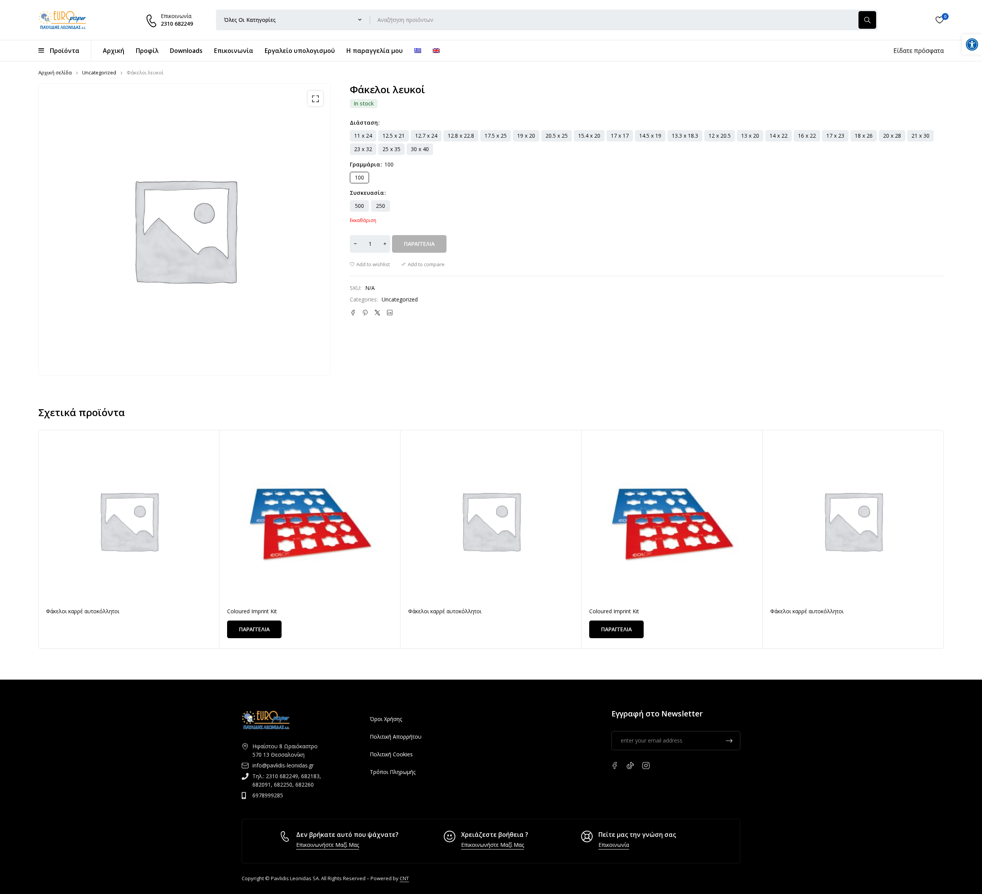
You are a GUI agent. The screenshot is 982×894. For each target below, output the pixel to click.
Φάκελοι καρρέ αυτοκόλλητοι (82, 611)
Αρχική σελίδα (55, 72)
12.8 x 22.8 (461, 135)
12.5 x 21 (393, 135)
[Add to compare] (423, 264)
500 (359, 205)
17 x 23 (835, 135)
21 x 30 (920, 135)
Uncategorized (99, 72)
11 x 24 (363, 135)
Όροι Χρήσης (386, 719)
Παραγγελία (419, 243)
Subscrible (729, 741)
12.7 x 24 (426, 135)
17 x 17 (620, 135)
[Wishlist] (939, 20)
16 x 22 (807, 135)
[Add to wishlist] (370, 264)
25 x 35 (391, 149)
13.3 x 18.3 (685, 135)
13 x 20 (750, 135)
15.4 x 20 (589, 135)
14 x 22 (778, 135)
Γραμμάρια (365, 164)
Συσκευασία (367, 192)
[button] (315, 98)
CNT (404, 878)
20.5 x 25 (556, 135)
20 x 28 (892, 135)
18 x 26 (864, 135)
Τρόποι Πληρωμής (392, 771)
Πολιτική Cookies (391, 754)
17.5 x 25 (495, 135)
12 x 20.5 (719, 135)
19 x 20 (526, 135)
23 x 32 (363, 149)
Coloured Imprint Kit (252, 611)
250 (380, 205)
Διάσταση (364, 122)
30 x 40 (420, 149)
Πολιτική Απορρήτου (396, 736)
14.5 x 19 (650, 135)
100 (359, 177)
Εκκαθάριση (363, 220)
